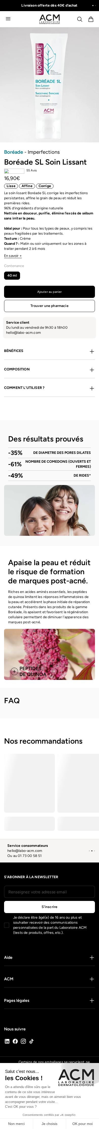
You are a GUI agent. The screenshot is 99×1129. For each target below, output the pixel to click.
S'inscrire (50, 907)
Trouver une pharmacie (49, 306)
